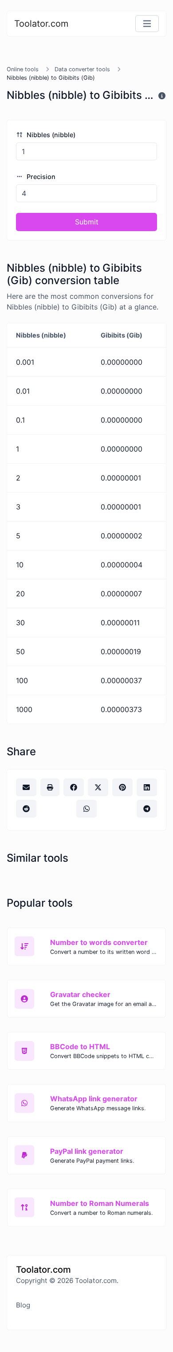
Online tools (23, 69)
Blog (23, 1305)
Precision (40, 176)
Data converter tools (82, 69)
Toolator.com (41, 23)
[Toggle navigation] (147, 24)
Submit (86, 221)
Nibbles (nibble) (50, 134)
